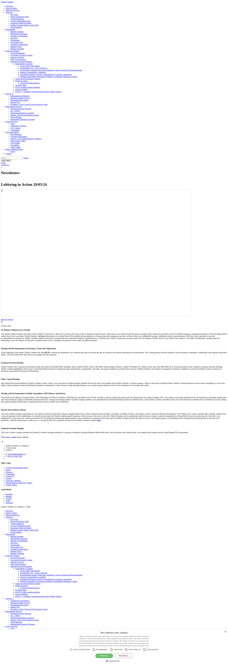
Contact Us (10, 476)
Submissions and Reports (19, 96)
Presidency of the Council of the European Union (29, 104)
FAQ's (12, 152)
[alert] (114, 647)
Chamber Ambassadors (19, 45)
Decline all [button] (123, 656)
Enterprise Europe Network (20, 109)
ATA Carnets (15, 128)
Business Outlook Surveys (20, 98)
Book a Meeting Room (14, 149)
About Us (9, 12)
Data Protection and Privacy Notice (19, 483)
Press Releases (15, 134)
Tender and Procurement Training (27, 79)
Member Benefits (16, 32)
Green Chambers (21, 89)
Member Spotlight (17, 49)
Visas (12, 124)
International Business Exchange (22, 119)
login (7, 437)
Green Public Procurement (30, 66)
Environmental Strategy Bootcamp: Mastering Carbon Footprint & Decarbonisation (51, 70)
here (99, 420)
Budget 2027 (15, 102)
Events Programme (17, 53)
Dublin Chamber (7, 2)
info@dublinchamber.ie (16, 454)
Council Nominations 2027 (20, 21)
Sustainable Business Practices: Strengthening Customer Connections (46, 74)
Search (25, 158)
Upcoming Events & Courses (21, 55)
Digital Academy (21, 81)
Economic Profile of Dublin (20, 23)
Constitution (10, 474)
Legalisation (15, 130)
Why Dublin (15, 143)
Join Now (9, 6)
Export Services (12, 122)
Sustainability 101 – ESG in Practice (33, 68)
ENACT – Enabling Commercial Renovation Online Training (38, 92)
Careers (8, 154)
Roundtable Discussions (19, 100)
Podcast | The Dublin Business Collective (25, 139)
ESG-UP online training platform (27, 87)
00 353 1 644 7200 (15, 456)
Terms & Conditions (13, 481)
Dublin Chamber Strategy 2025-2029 (24, 25)
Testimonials (15, 40)
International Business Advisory (22, 113)
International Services (14, 107)
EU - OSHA (15, 111)
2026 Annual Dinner (18, 60)
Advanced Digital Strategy (30, 83)
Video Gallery (15, 147)
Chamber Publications (18, 137)
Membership (10, 30)
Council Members (17, 19)
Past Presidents (16, 27)
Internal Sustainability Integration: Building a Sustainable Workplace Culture (48, 77)
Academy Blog (21, 85)
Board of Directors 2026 (19, 17)
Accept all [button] (104, 656)
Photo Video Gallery (18, 141)
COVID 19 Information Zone (17, 468)
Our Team (14, 15)
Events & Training (12, 51)
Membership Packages (18, 34)
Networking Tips (16, 42)
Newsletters (14, 145)
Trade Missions (16, 117)
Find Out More (11, 8)
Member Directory (13, 10)
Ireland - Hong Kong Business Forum (24, 115)
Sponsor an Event (17, 57)
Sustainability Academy (24, 64)
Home (8, 470)
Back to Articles (7, 319)
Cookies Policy (11, 485)
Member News (16, 47)
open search (6, 160)
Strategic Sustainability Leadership (33, 72)
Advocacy (9, 94)
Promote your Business (19, 36)
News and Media (12, 132)
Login (3, 163)
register (14, 437)
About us (9, 472)
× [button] (225, 632)
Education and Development (21, 62)
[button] (114, 661)
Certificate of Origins (18, 126)
